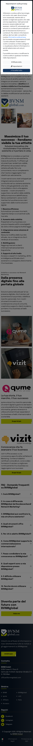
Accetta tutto (17, 70)
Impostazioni (17, 66)
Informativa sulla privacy (17, 37)
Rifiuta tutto (17, 62)
